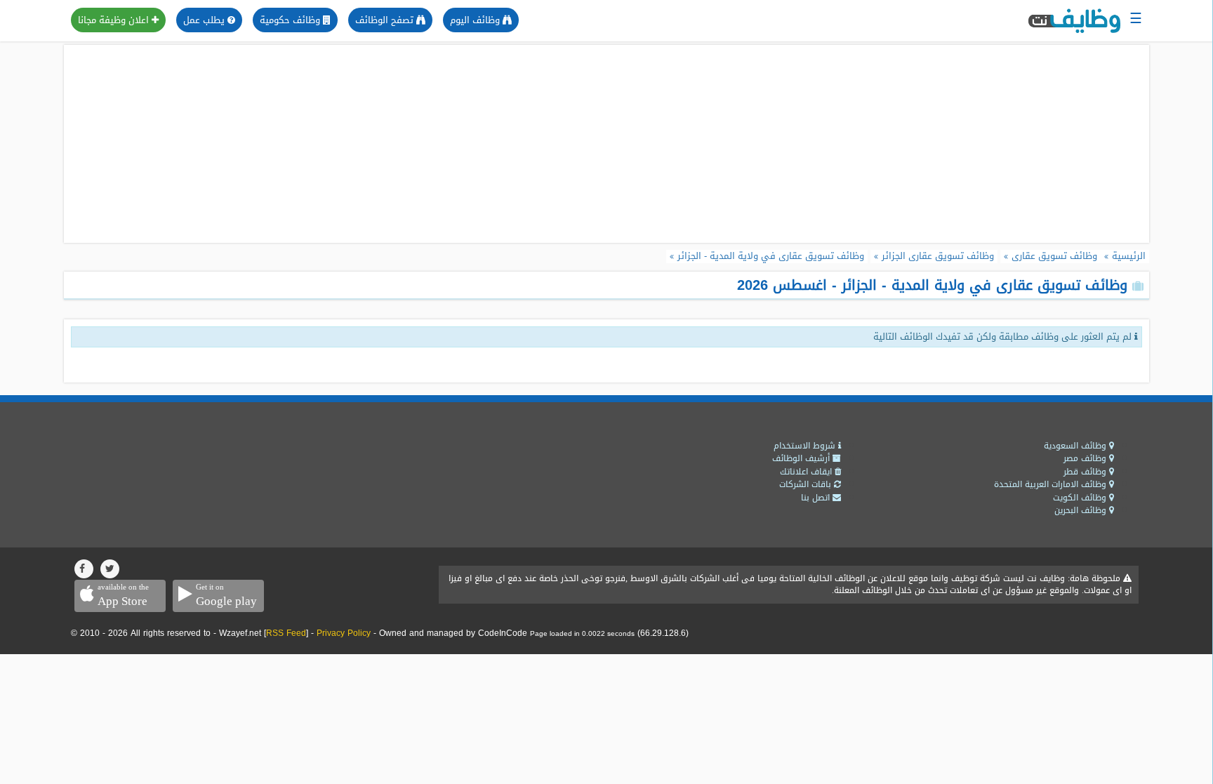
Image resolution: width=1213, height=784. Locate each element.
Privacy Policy (344, 633)
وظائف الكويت (1081, 497)
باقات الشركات (806, 484)
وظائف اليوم (476, 20)
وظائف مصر (1086, 458)
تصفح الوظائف (385, 20)
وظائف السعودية (1076, 445)
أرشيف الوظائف (802, 458)
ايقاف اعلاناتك (807, 471)
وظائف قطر (1086, 471)
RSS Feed (286, 633)
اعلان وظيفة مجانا (115, 20)
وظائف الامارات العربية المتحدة (1051, 484)
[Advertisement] (606, 144)
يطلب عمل (205, 20)
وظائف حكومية (291, 20)
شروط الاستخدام (806, 445)
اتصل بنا (817, 497)
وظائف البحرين (1081, 510)
